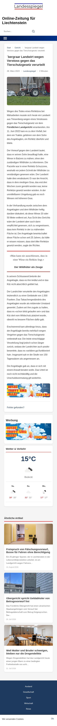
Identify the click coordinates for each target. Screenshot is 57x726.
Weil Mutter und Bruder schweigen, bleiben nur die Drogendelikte (27, 652)
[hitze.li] (28, 390)
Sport (28, 698)
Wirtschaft (28, 703)
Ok (52, 718)
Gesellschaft (28, 692)
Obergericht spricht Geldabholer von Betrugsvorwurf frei (28, 600)
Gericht (17, 48)
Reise (28, 709)
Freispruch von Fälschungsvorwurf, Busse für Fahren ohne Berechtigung (28, 551)
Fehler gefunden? (15, 407)
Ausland (28, 686)
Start (9, 48)
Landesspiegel (29, 71)
